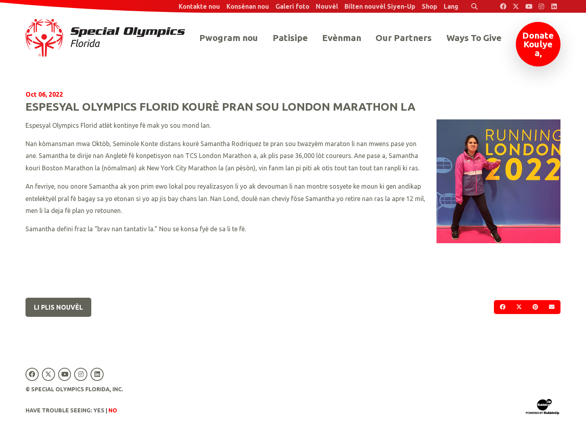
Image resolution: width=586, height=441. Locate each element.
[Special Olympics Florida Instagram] (541, 6)
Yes (98, 410)
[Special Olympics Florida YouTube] (528, 6)
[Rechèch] (474, 6)
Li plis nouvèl (58, 307)
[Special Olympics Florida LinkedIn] (554, 6)
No (112, 410)
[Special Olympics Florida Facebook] (503, 6)
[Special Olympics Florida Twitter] (515, 6)
